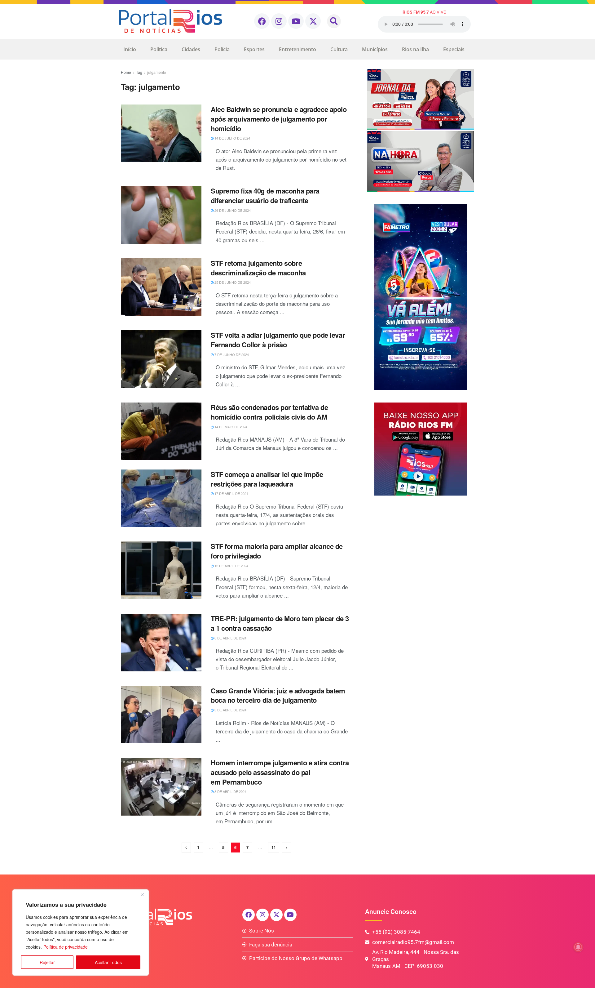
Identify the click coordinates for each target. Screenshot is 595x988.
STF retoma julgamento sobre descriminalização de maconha (258, 268)
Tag (139, 72)
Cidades (191, 49)
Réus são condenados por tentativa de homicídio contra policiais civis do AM (269, 412)
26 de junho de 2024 (232, 210)
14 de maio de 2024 (230, 426)
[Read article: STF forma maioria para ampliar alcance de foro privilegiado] (161, 570)
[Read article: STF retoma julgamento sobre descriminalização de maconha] (161, 287)
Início (129, 49)
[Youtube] (296, 21)
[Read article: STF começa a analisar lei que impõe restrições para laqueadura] (161, 498)
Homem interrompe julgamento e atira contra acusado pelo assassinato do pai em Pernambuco (280, 772)
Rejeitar (47, 962)
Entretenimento (297, 49)
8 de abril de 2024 (230, 637)
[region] (80, 932)
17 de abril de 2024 (231, 493)
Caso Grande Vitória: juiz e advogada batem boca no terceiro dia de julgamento (278, 695)
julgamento (156, 72)
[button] (334, 21)
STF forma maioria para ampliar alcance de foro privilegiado (277, 551)
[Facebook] (262, 21)
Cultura (339, 49)
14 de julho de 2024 (232, 138)
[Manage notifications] (578, 947)
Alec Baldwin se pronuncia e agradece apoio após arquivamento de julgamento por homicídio (279, 118)
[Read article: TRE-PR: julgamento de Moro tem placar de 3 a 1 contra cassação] (161, 642)
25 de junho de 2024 (232, 282)
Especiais (454, 49)
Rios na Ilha (415, 49)
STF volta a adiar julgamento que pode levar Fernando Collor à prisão (278, 339)
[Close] (142, 894)
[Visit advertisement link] (420, 130)
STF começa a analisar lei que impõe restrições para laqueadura (267, 479)
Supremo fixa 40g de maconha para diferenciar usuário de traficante (265, 195)
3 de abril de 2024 (230, 709)
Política (158, 49)
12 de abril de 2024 (231, 565)
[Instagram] (279, 21)
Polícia (222, 49)
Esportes (254, 49)
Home (126, 72)
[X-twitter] (313, 21)
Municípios (375, 49)
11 (273, 847)
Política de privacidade (65, 947)
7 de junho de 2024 (231, 354)
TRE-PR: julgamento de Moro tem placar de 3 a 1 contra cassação (280, 623)
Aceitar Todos (108, 962)
